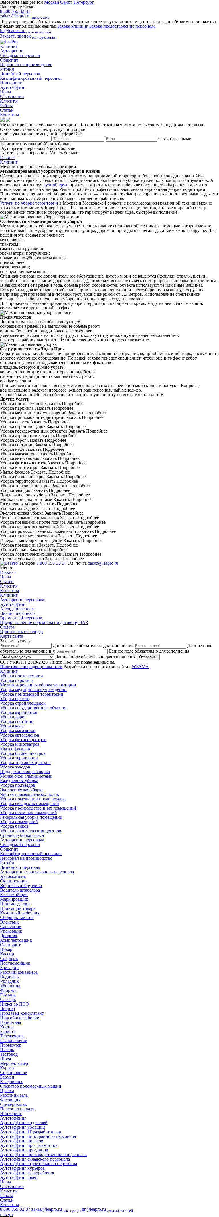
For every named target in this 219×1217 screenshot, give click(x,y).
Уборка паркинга (16, 680)
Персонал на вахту (18, 1108)
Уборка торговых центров (25, 762)
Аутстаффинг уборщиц (22, 1127)
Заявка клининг (72, 26)
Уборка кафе (12, 725)
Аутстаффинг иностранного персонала (38, 1136)
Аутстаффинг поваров (21, 1140)
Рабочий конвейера (19, 972)
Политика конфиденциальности (31, 666)
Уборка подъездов (17, 785)
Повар (6, 949)
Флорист (8, 990)
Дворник (8, 935)
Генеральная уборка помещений (31, 817)
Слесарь (8, 999)
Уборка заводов (15, 767)
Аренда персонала (18, 608)
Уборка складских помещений (29, 803)
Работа (6, 105)
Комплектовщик (16, 940)
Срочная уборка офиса (22, 835)
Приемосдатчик (15, 903)
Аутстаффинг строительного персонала (38, 1163)
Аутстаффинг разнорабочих (27, 1172)
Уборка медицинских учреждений (33, 689)
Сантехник (10, 926)
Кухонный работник (20, 912)
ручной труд (55, 184)
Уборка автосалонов (19, 735)
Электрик (9, 922)
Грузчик (8, 994)
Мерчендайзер (14, 1063)
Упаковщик (11, 931)
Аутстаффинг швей (19, 1177)
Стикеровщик (13, 1104)
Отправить (148, 657)
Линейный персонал (20, 73)
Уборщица (10, 985)
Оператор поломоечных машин (30, 1086)
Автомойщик (13, 876)
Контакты (9, 114)
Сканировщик (14, 880)
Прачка (7, 1090)
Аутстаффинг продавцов (24, 1149)
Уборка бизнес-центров (23, 753)
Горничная (10, 1022)
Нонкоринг (11, 82)
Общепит (9, 60)
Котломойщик (14, 894)
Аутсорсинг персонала (22, 599)
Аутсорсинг (11, 50)
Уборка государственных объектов (34, 707)
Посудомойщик (15, 963)
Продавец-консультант (22, 1013)
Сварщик (9, 958)
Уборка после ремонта (21, 675)
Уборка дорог (13, 716)
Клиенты (9, 101)
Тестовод (9, 1054)
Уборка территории (19, 757)
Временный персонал (21, 617)
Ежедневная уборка (19, 780)
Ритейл (7, 69)
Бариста (7, 1031)
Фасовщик (10, 1099)
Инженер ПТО (14, 1004)
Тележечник (12, 1035)
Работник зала (14, 1095)
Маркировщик (14, 899)
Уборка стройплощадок (23, 703)
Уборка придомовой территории (31, 694)
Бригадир (9, 967)
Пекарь (7, 1049)
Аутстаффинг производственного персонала (43, 1154)
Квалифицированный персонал (31, 78)
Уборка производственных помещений (38, 808)
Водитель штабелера (20, 890)
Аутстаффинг (13, 87)
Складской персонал (20, 55)
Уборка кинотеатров (20, 744)
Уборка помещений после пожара (33, 798)
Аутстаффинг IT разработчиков (30, 1131)
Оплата (7, 627)
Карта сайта (11, 636)
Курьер (7, 1067)
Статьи (7, 110)
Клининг (9, 46)
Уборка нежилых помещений (28, 812)
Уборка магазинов (17, 730)
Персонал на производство (26, 64)
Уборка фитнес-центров (23, 739)
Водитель (9, 976)
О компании (12, 96)
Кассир (7, 953)
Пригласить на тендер (21, 631)
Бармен (7, 1077)
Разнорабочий (13, 1040)
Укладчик (9, 981)
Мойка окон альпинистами (26, 776)
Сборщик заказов (17, 917)
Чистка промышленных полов (29, 794)
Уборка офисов (14, 698)
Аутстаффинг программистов (29, 1145)
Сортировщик (13, 1072)
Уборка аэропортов (18, 712)
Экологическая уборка (22, 789)
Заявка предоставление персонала (122, 26)
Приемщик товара (17, 908)
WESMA (140, 666)
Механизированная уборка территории (38, 684)
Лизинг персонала (18, 613)
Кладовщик (11, 1081)
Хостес (6, 1026)
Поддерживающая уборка (25, 771)
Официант (10, 944)
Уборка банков (14, 826)
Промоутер (10, 1045)
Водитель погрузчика (21, 885)
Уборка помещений (19, 821)
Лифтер (7, 1008)
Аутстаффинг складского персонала (35, 1159)
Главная (7, 157)
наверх (6, 1214)
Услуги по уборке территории (29, 203)
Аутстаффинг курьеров (22, 1168)
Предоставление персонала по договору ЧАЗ (44, 622)
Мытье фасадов (15, 748)
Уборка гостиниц (17, 721)
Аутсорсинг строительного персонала (37, 871)
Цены (5, 91)
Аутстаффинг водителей (24, 1122)
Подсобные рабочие (19, 1017)
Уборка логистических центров (30, 830)
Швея (5, 1058)
